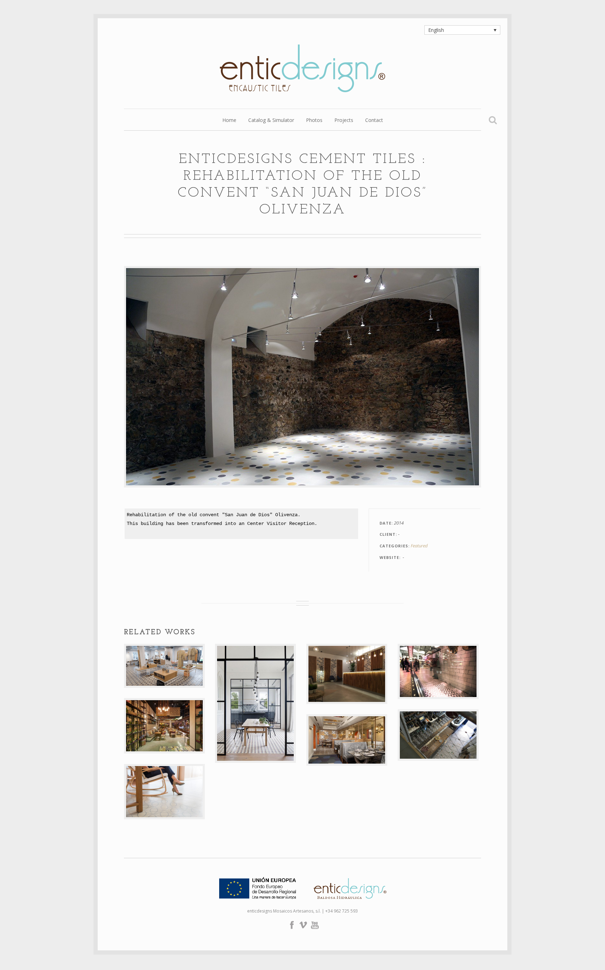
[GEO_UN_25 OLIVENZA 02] (302, 376)
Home (229, 120)
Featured (419, 545)
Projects (343, 120)
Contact (374, 120)
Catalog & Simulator (271, 120)
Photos (314, 120)
